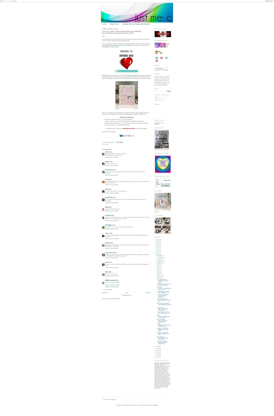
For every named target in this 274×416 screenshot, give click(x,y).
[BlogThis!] (118, 142)
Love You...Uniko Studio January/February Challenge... (162, 296)
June (158, 267)
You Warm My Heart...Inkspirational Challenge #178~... (162, 309)
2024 (157, 243)
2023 (157, 245)
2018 (157, 346)
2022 (157, 248)
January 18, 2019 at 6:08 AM (111, 193)
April (158, 272)
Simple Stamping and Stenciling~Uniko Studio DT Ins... (164, 300)
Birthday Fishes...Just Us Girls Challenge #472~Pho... (164, 284)
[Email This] (117, 142)
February (159, 276)
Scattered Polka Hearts (133, 75)
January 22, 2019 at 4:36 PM (111, 267)
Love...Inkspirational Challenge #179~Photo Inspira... (162, 281)
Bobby (107, 207)
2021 (157, 250)
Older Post (148, 292)
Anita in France (109, 252)
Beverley (107, 243)
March (158, 274)
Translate (165, 70)
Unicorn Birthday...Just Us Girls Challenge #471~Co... (163, 292)
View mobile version (126, 295)
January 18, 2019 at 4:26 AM (111, 175)
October (159, 259)
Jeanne (107, 179)
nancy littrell (108, 197)
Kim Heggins (108, 225)
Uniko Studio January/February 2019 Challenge (120, 45)
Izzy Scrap (108, 215)
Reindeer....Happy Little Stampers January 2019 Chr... (163, 334)
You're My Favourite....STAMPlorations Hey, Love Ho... (164, 288)
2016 (157, 350)
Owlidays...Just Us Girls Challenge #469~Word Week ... (162, 329)
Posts (157, 97)
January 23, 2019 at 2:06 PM (111, 275)
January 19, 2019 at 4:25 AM (111, 220)
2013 (157, 356)
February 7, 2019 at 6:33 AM (111, 286)
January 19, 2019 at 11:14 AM (111, 228)
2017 (157, 348)
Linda (106, 189)
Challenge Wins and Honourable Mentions (136, 24)
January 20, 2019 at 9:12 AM (111, 248)
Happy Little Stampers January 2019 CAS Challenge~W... (162, 342)
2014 (157, 354)
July (158, 265)
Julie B (107, 152)
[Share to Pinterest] (122, 142)
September (160, 261)
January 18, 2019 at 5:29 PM (111, 211)
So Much (110, 78)
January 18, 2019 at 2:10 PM (111, 202)
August (159, 263)
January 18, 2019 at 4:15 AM (111, 165)
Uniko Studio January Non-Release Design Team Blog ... (164, 304)
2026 (157, 239)
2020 (157, 252)
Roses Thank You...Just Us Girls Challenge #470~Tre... (163, 313)
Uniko (107, 144)
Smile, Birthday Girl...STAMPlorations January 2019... (162, 338)
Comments (159, 100)
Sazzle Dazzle (109, 170)
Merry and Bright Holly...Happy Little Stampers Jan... (162, 321)
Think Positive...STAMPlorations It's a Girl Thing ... (163, 316)
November (160, 257)
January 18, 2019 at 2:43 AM (111, 157)
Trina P (142, 43)
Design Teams (114, 24)
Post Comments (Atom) (114, 298)
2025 (157, 241)
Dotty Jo (107, 161)
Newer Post (105, 292)
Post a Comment (108, 289)
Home (104, 24)
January (159, 278)
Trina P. (107, 233)
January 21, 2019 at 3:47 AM (111, 257)
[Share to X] (119, 142)
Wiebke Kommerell (110, 280)
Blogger (156, 405)
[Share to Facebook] (121, 142)
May (158, 269)
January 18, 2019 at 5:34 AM (111, 184)
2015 (157, 352)
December (159, 255)
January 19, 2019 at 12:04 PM (112, 238)
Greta (106, 262)
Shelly (106, 272)
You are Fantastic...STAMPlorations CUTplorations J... (164, 325)
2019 (157, 254)
